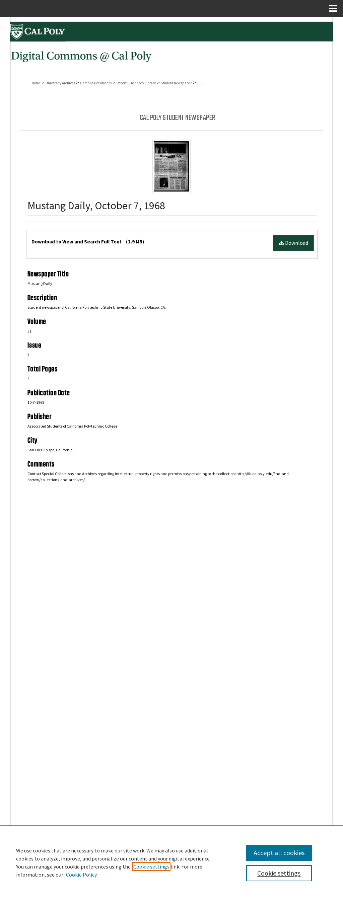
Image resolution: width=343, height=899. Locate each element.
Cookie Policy (81, 874)
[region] (171, 862)
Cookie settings (151, 866)
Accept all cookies (279, 852)
